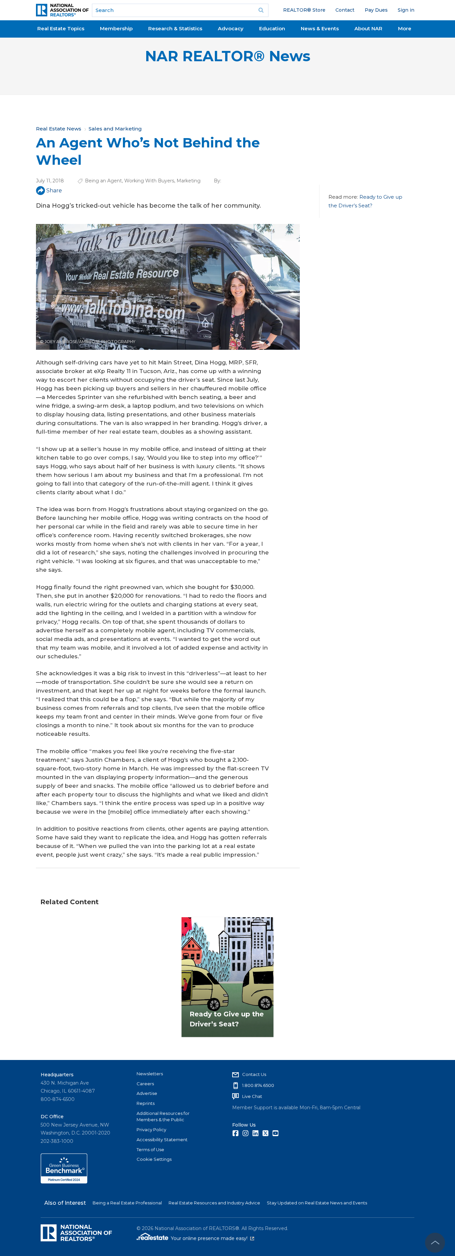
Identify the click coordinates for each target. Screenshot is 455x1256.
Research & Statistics (175, 28)
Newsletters (150, 1073)
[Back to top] (435, 1243)
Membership (116, 28)
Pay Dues (376, 10)
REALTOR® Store (304, 10)
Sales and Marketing (115, 128)
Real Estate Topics (60, 28)
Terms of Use (150, 1149)
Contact (344, 10)
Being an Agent (103, 181)
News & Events (320, 28)
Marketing (189, 181)
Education (272, 28)
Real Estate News (58, 128)
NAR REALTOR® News (227, 56)
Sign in (406, 10)
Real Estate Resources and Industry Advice (214, 1202)
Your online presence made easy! (212, 1238)
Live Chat (252, 1096)
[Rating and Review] (64, 1182)
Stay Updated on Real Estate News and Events (317, 1202)
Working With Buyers (149, 181)
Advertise (147, 1093)
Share (54, 190)
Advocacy (230, 28)
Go (261, 10)
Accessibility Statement (162, 1139)
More (404, 28)
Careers (145, 1083)
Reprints (146, 1103)
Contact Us (254, 1074)
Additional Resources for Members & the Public (163, 1117)
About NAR (368, 28)
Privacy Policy (151, 1129)
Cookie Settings (154, 1159)
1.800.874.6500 (258, 1085)
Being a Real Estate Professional (127, 1202)
